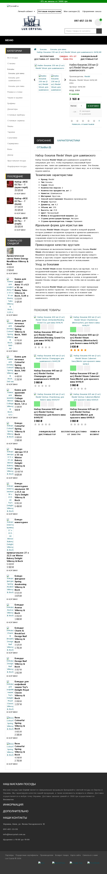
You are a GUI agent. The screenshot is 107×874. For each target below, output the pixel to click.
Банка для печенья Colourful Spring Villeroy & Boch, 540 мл (20, 365)
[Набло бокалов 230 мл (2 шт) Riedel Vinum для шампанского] (50, 66)
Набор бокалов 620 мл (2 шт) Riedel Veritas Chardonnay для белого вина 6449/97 (50, 413)
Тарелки (11, 132)
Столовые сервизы (16, 120)
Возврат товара (62, 855)
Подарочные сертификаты (27, 855)
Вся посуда (12, 57)
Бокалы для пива (16, 86)
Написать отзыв (79, 124)
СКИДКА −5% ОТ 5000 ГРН (67, 58)
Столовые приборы (16, 115)
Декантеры (12, 109)
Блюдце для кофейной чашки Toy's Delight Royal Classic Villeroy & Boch (22, 690)
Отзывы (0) (44, 147)
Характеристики (68, 140)
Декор (10, 155)
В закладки (85, 111)
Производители (46, 855)
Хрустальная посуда (16, 160)
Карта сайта (75, 855)
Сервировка (12, 143)
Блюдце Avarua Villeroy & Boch (20, 609)
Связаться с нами (90, 855)
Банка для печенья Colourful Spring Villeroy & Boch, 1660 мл (21, 329)
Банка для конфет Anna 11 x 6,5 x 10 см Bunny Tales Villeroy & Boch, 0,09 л (22, 287)
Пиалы (10, 126)
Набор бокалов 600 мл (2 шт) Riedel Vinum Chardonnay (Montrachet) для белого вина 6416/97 (84, 339)
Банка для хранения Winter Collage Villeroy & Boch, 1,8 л (21, 397)
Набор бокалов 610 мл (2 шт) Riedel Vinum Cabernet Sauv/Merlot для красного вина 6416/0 (84, 378)
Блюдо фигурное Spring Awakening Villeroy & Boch (20, 583)
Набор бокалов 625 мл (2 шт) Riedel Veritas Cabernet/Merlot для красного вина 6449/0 (84, 413)
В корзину (20, 193)
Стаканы (11, 63)
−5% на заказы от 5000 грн (53, 1)
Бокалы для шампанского (14, 79)
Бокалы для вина (16, 73)
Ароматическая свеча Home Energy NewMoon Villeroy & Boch (17, 260)
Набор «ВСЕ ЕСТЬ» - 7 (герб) (21, 221)
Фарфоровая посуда (16, 166)
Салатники (12, 137)
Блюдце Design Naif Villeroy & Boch (21, 662)
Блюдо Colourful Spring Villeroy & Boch (20, 429)
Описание (44, 140)
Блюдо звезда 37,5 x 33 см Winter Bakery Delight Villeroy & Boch (21, 459)
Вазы (9, 149)
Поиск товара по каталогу (99, 31)
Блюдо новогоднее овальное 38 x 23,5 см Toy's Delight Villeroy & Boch (22, 492)
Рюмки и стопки (14, 92)
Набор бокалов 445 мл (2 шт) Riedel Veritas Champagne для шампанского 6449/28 (48, 375)
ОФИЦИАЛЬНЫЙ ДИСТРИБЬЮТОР (89, 58)
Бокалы (10, 69)
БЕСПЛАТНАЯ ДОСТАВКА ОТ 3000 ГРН (46, 58)
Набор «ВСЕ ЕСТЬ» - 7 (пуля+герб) (21, 184)
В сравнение (85, 114)
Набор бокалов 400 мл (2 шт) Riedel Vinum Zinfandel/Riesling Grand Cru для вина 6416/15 (49, 336)
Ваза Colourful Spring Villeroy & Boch (20, 723)
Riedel (87, 76)
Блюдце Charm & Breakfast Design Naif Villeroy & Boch (21, 635)
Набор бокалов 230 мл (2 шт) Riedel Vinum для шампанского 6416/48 (69, 52)
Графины (11, 103)
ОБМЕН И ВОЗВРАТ (94, 433)
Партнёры (9, 855)
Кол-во (73, 105)
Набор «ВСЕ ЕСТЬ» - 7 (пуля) (21, 201)
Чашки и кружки (14, 97)
